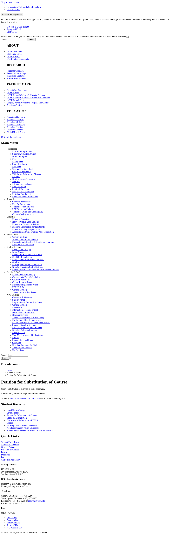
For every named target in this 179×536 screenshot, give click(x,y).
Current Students (19, 237)
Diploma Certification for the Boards (28, 227)
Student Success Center (22, 340)
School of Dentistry (15, 119)
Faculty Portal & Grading (23, 274)
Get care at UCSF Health (18, 27)
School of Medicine (15, 122)
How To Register (20, 156)
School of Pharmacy (16, 124)
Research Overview (15, 71)
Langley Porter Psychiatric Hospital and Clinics (28, 102)
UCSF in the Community (18, 59)
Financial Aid (18, 307)
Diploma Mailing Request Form (26, 229)
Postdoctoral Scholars (16, 78)
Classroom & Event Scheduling (26, 277)
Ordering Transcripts (21, 201)
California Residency (21, 171)
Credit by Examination (22, 257)
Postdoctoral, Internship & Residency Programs (33, 242)
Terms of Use (13, 525)
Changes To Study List (22, 169)
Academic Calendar (10, 444)
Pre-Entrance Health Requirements (27, 320)
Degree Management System (25, 285)
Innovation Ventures (15, 76)
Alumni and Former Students (25, 239)
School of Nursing (15, 127)
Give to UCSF (13, 9)
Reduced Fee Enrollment (23, 191)
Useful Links (18, 350)
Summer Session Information (25, 196)
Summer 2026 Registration (24, 154)
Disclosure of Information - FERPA (28, 259)
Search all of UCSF (65, 36)
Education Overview (16, 117)
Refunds (16, 176)
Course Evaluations (21, 279)
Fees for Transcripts (21, 204)
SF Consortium (19, 186)
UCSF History (13, 56)
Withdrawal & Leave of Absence (26, 174)
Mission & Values (14, 54)
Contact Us (12, 517)
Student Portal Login (10, 442)
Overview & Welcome (22, 297)
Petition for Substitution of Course (27, 254)
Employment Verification (23, 244)
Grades (15, 262)
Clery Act (16, 342)
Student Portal (18, 300)
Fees (14, 159)
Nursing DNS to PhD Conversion (27, 264)
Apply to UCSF (14, 29)
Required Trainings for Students (26, 345)
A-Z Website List (14, 527)
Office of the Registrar (11, 137)
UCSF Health (13, 92)
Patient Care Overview (17, 90)
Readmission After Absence (24, 179)
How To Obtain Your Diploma (25, 222)
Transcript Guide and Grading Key (27, 212)
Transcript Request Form (23, 207)
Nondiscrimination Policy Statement (28, 267)
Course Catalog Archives (23, 214)
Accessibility (12, 520)
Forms (4, 452)
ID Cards (16, 181)
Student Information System (24, 292)
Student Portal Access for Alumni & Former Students (35, 269)
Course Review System (22, 282)
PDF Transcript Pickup (22, 209)
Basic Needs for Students (23, 312)
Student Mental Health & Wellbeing (28, 317)
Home (9, 370)
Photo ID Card (18, 332)
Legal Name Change (21, 249)
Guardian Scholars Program (24, 330)
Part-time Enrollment (21, 194)
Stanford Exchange (20, 189)
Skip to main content (10, 2)
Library (15, 337)
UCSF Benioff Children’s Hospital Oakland (26, 95)
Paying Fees (17, 161)
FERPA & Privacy (20, 287)
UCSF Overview (14, 51)
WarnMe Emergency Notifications (27, 335)
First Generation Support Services (27, 327)
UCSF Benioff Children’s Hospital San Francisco (28, 97)
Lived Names (18, 252)
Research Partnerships (16, 73)
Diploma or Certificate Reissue (25, 224)
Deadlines (16, 166)
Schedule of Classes (10, 449)
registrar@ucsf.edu (36, 501)
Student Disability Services (24, 325)
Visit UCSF (12, 32)
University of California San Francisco (24, 7)
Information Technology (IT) (25, 310)
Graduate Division (15, 129)
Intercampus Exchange (22, 184)
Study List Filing (19, 164)
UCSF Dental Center (16, 100)
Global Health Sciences (17, 132)
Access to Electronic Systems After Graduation (33, 232)
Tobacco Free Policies (22, 347)
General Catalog (19, 290)
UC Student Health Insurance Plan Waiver (31, 322)
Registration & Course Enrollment (27, 302)
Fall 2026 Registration (22, 151)
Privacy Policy (13, 522)
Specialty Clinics (14, 105)
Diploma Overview (20, 219)
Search (4, 355)
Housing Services (20, 315)
